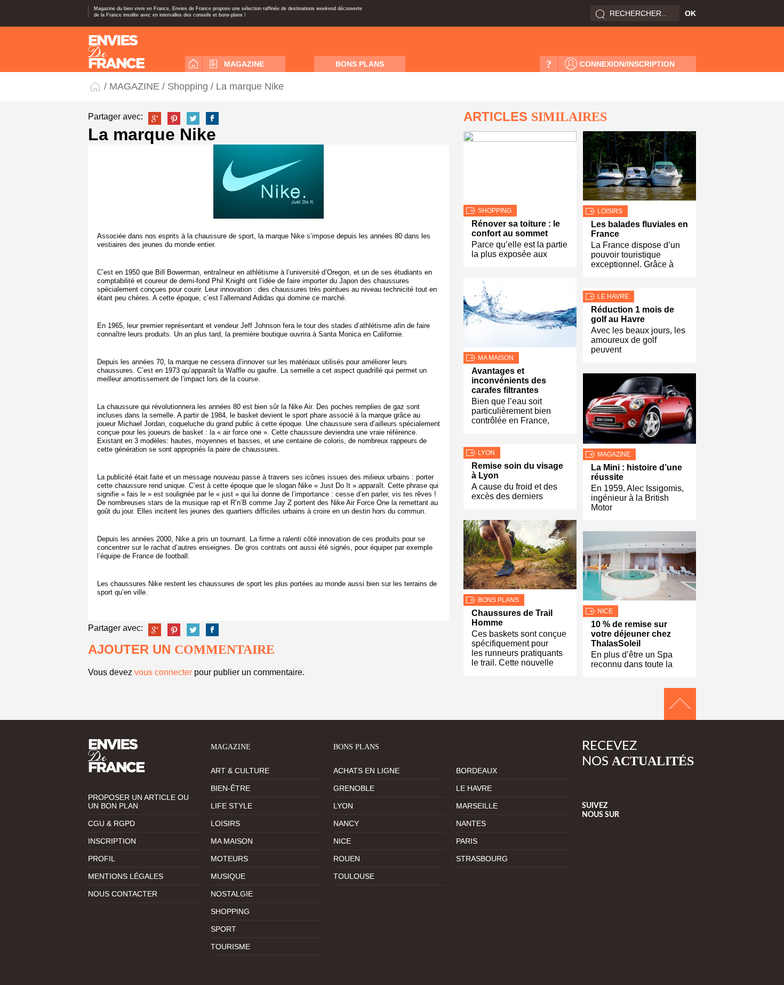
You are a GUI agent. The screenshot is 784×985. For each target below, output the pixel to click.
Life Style (231, 806)
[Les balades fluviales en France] (639, 168)
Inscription (112, 841)
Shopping (187, 86)
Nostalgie (232, 894)
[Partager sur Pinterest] (173, 118)
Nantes (471, 823)
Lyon (486, 453)
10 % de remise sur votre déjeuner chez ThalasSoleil (631, 634)
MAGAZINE (244, 64)
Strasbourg (482, 858)
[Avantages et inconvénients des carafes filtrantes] (520, 315)
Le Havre (613, 296)
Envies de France (96, 86)
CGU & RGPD (111, 823)
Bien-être (230, 788)
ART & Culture (240, 770)
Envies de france (116, 52)
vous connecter (163, 672)
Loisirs (609, 211)
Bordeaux (476, 770)
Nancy (346, 823)
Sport (223, 929)
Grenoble (353, 788)
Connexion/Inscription (627, 64)
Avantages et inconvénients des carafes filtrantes (508, 380)
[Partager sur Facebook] (212, 118)
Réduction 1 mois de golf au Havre (632, 314)
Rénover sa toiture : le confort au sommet (515, 228)
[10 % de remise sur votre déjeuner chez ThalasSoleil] (639, 568)
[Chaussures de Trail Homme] (520, 557)
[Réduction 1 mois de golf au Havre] (639, 289)
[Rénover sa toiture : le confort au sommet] (520, 168)
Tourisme (230, 946)
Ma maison (496, 358)
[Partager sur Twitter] (193, 118)
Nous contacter (122, 894)
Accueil (193, 64)
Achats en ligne (366, 770)
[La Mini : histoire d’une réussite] (639, 411)
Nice (605, 611)
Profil (101, 858)
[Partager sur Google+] (154, 118)
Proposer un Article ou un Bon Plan (138, 801)
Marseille (477, 806)
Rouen (346, 858)
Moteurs (229, 858)
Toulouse (353, 876)
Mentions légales (125, 876)
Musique (228, 876)
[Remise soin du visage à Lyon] (520, 445)
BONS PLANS (359, 64)
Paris (466, 841)
